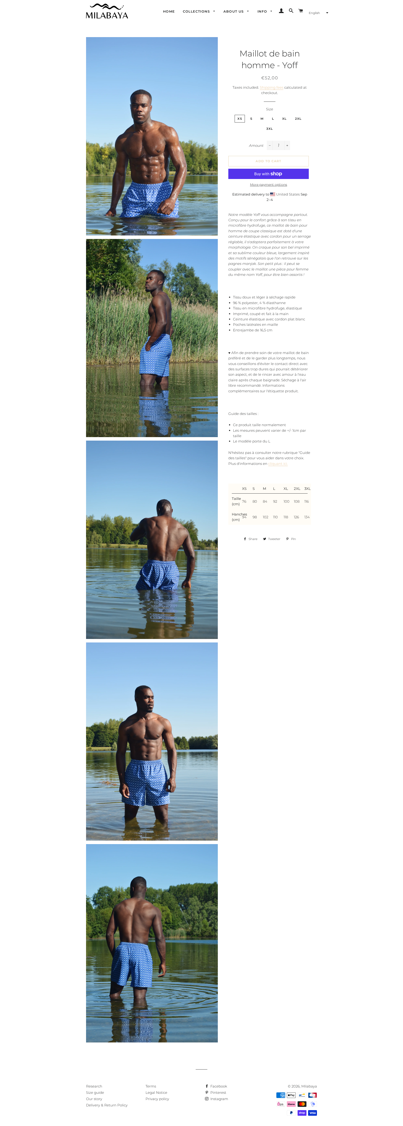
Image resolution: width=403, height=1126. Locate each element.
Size (269, 109)
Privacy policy (157, 1099)
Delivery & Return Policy (107, 1105)
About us (234, 11)
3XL (269, 128)
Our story (94, 1099)
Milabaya (309, 1086)
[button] (318, 13)
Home (169, 11)
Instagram (218, 1099)
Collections (197, 11)
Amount (256, 145)
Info (262, 11)
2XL (298, 118)
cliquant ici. (278, 463)
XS (239, 118)
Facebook (218, 1086)
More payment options (268, 184)
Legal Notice (156, 1092)
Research (94, 1086)
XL (284, 118)
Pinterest (217, 1092)
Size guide (95, 1092)
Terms (151, 1086)
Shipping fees (271, 87)
